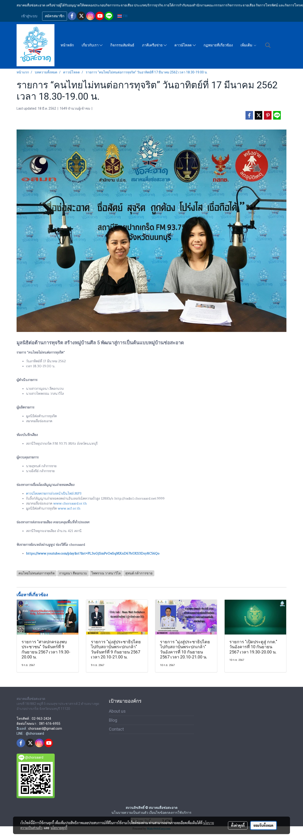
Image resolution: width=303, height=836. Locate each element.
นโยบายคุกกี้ (59, 828)
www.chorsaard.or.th (70, 503)
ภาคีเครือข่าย (153, 45)
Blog (113, 720)
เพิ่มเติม (247, 45)
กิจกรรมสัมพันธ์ (122, 45)
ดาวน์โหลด (183, 45)
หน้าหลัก (67, 45)
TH (124, 16)
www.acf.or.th (69, 508)
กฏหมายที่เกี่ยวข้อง (218, 45)
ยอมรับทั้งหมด (263, 825)
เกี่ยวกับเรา (90, 45)
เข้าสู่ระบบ (29, 16)
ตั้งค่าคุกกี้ (238, 825)
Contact (116, 729)
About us (117, 711)
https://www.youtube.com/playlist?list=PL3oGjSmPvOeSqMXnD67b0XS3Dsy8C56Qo (93, 553)
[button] (268, 45)
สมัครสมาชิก (54, 16)
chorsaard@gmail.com (45, 728)
